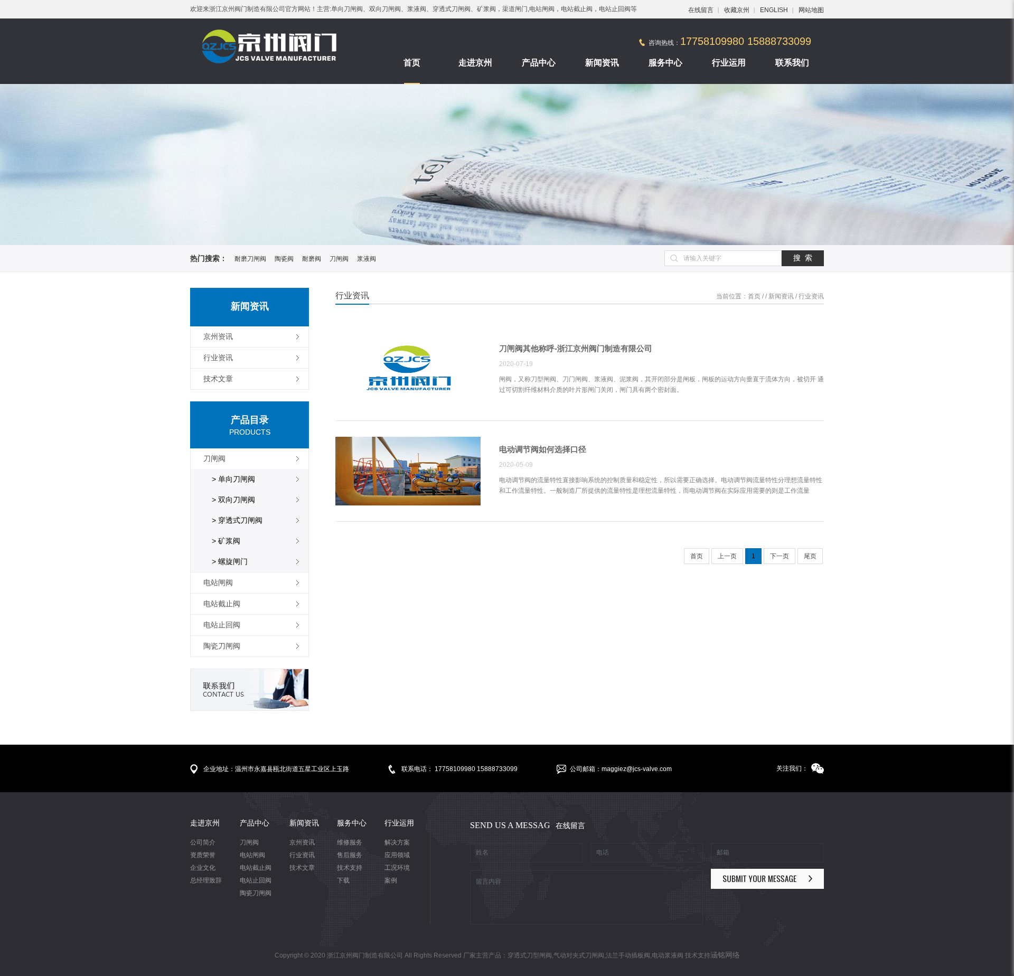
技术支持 (349, 867)
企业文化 (202, 867)
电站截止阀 (255, 867)
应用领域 (397, 855)
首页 (411, 62)
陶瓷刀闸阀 (255, 893)
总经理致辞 (206, 880)
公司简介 (202, 842)
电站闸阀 (252, 855)
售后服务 (349, 855)
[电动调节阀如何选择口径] (408, 472)
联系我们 (792, 62)
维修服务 (349, 842)
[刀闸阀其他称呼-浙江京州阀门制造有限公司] (408, 371)
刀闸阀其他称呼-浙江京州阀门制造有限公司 (575, 348)
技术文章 (302, 867)
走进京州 (475, 62)
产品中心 (539, 62)
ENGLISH (774, 10)
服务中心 (665, 62)
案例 (390, 880)
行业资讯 (811, 296)
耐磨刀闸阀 (250, 258)
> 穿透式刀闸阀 (237, 520)
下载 (343, 880)
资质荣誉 (202, 855)
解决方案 (397, 842)
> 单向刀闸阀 (233, 479)
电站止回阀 (255, 880)
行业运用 (729, 62)
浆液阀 (366, 258)
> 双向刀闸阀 (233, 499)
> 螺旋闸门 (230, 561)
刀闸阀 (339, 258)
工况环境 (397, 867)
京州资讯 (302, 842)
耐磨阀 (311, 258)
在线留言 (700, 10)
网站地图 (811, 10)
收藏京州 (736, 10)
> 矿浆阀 (226, 541)
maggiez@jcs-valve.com (637, 769)
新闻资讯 (602, 62)
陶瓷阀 (284, 258)
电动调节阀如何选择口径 (542, 449)
